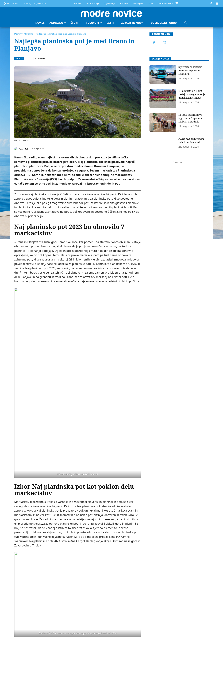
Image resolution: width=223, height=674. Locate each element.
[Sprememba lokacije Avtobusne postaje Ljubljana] (162, 74)
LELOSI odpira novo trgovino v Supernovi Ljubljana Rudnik (190, 118)
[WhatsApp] (60, 658)
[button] (186, 23)
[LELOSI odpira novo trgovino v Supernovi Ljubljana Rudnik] (162, 122)
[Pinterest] (52, 658)
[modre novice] (111, 13)
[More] (100, 658)
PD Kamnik (40, 58)
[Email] (76, 658)
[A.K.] (16, 149)
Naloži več (178, 162)
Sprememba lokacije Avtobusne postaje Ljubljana (190, 70)
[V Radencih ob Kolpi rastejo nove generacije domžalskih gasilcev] (162, 98)
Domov (18, 33)
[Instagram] (217, 3)
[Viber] (92, 658)
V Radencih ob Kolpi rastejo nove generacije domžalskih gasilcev (191, 94)
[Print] (84, 658)
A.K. (26, 149)
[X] (44, 658)
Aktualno (28, 33)
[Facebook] (211, 3)
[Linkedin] (68, 658)
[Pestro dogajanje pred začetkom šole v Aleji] (162, 146)
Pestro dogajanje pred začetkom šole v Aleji (191, 140)
